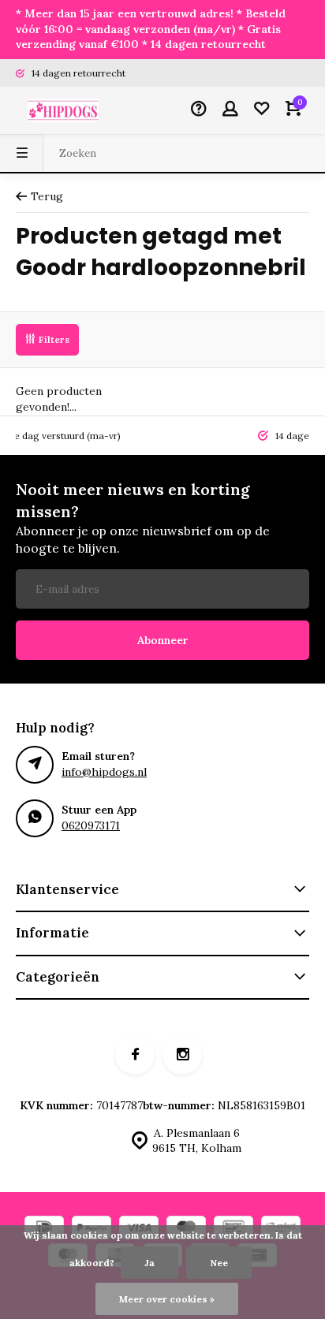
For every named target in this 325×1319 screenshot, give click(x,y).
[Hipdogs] (63, 110)
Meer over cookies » (167, 1299)
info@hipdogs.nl (104, 772)
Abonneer (163, 640)
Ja (149, 1263)
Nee (219, 1263)
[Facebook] (135, 1055)
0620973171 (91, 825)
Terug (47, 196)
